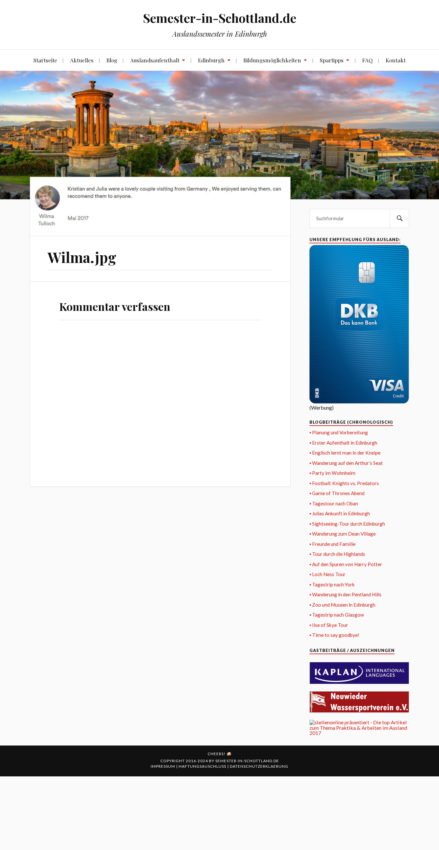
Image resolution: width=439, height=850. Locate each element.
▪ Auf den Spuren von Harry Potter (345, 564)
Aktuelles (82, 60)
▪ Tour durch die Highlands (337, 554)
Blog (111, 60)
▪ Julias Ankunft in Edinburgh (339, 513)
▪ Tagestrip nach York (332, 584)
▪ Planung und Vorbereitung (338, 432)
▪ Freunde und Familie (332, 544)
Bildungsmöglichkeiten (272, 60)
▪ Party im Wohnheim (332, 473)
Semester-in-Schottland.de (219, 18)
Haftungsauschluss (203, 766)
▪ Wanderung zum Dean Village (342, 534)
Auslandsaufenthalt (154, 60)
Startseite (45, 60)
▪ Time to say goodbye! (334, 635)
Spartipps (332, 60)
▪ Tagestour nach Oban (333, 503)
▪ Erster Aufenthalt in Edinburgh (343, 443)
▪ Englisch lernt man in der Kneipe (345, 453)
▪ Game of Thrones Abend (336, 493)
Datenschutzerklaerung (259, 766)
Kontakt (396, 60)
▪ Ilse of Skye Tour (328, 625)
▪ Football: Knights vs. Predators (344, 483)
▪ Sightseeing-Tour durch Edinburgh (347, 524)
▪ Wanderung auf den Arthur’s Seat (346, 463)
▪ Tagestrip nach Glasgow (336, 615)
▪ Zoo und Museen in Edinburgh (342, 605)
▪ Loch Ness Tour (327, 574)
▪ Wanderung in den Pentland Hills (345, 594)
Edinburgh (211, 60)
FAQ (367, 60)
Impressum (163, 766)
